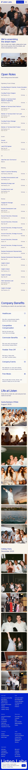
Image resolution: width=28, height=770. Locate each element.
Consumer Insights (19, 697)
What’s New (4, 737)
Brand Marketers (18, 699)
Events (16, 725)
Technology (4, 719)
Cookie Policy (18, 737)
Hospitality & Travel (5, 726)
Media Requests (18, 723)
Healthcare (3, 723)
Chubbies (17, 751)
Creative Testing (5, 707)
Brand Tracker (4, 702)
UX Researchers (18, 703)
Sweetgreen (4, 751)
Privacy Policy (18, 733)
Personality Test (18, 716)
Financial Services (5, 724)
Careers (3, 733)
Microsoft (17, 749)
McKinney (3, 754)
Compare (17, 718)
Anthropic (3, 749)
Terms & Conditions (19, 735)
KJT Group (17, 754)
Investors (17, 706)
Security (17, 742)
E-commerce (4, 721)
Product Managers (19, 701)
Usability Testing (5, 709)
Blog (16, 720)
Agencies (17, 704)
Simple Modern (4, 752)
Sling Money (17, 756)
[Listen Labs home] (6, 2)
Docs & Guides (18, 721)
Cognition (17, 752)
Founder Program (5, 735)
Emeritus (3, 756)
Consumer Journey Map (6, 697)
